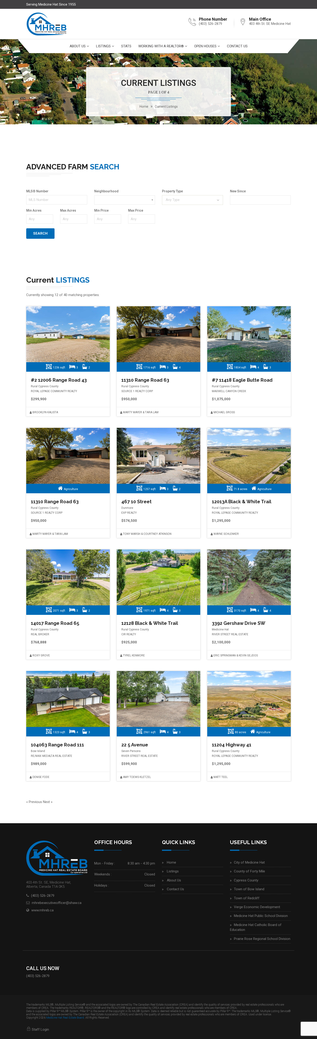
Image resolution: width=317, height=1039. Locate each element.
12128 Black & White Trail (149, 623)
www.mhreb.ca (42, 910)
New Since (238, 191)
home (143, 106)
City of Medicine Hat (249, 862)
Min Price (101, 210)
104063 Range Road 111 (57, 745)
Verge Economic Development (257, 907)
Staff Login (40, 1029)
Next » (47, 802)
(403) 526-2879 (210, 24)
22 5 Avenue (134, 745)
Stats (126, 46)
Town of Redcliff (246, 898)
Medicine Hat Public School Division (261, 916)
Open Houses (205, 46)
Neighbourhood (106, 191)
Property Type (172, 191)
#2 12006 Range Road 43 (59, 380)
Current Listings (166, 106)
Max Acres (68, 210)
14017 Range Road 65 (55, 623)
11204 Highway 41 (231, 745)
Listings (103, 46)
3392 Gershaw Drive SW (238, 623)
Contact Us (237, 46)
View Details (67, 334)
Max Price (135, 210)
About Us (78, 46)
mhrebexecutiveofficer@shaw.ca (56, 903)
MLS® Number (37, 191)
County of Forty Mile (249, 871)
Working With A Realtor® (161, 46)
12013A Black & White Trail (241, 501)
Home (171, 862)
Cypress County (246, 880)
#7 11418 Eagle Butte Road (242, 380)
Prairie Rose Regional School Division (262, 939)
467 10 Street (136, 501)
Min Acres (34, 210)
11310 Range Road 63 (145, 380)
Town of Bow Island (249, 889)
